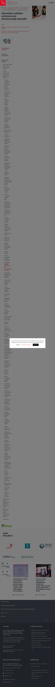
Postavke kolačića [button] (26, 344)
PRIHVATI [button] (36, 344)
